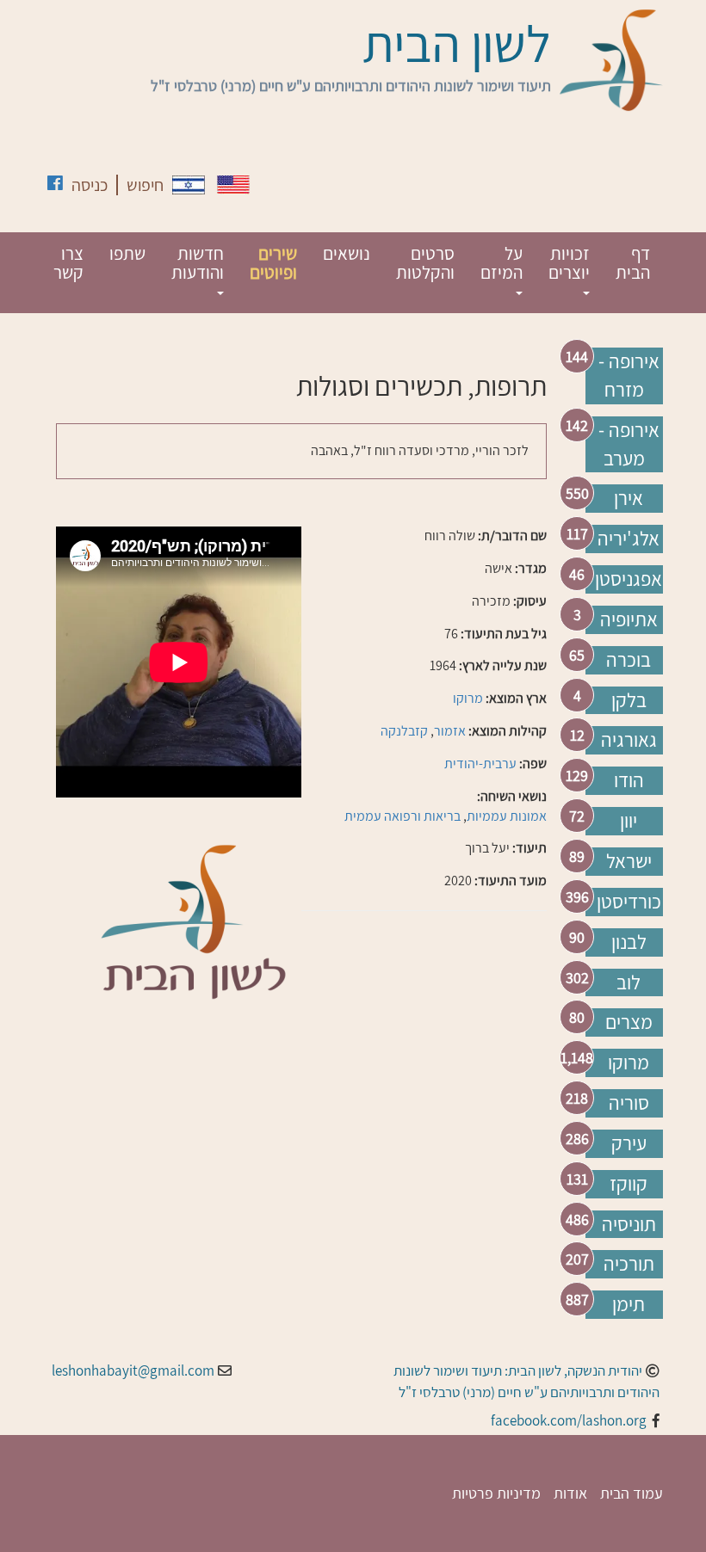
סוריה (629, 1103)
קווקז (628, 1184)
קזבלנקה (404, 731)
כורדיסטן (629, 902)
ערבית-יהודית (480, 763)
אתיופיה (629, 619)
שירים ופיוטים (273, 263)
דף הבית (633, 263)
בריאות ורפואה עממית (402, 816)
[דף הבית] (611, 60)
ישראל (629, 861)
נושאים (346, 253)
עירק (629, 1143)
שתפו (127, 253)
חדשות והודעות (197, 263)
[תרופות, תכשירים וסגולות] (188, 185)
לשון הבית (456, 43)
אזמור (450, 731)
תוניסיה (629, 1224)
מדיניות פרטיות (496, 1493)
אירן (628, 498)
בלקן (629, 700)
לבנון (629, 942)
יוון (628, 821)
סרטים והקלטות (425, 263)
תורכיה (629, 1264)
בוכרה (628, 660)
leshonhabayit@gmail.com (133, 1370)
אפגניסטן (628, 579)
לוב (628, 982)
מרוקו (628, 1062)
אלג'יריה (629, 538)
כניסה (89, 185)
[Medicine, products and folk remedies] (233, 185)
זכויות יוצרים (569, 263)
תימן (628, 1304)
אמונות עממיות (507, 816)
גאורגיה (629, 740)
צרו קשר (68, 263)
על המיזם (501, 263)
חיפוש (145, 185)
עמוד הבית (631, 1493)
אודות (570, 1493)
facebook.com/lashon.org (569, 1420)
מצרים (629, 1022)
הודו (629, 780)
